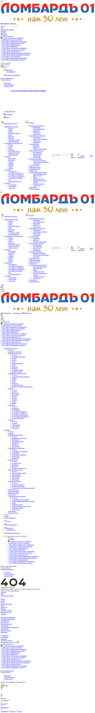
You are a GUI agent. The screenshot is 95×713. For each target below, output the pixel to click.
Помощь (3, 592)
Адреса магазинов (6, 640)
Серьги (3, 601)
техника (10, 433)
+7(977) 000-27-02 (13, 41)
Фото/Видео (4, 622)
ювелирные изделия (14, 352)
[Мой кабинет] (1, 288)
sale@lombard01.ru (8, 78)
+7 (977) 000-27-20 (11, 56)
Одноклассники (9, 85)
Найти (3, 686)
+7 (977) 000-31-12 (13, 50)
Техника (3, 614)
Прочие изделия (6, 612)
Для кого (14, 423)
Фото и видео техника (19, 473)
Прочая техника (6, 630)
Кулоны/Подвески (6, 604)
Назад (12, 350)
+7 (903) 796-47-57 (15, 55)
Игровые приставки (18, 484)
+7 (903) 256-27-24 (13, 43)
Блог (2, 594)
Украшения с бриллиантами (21, 376)
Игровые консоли (6, 624)
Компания (4, 632)
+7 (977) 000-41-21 (13, 60)
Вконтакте (7, 83)
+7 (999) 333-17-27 (11, 40)
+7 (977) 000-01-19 (16, 53)
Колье (2, 602)
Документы (4, 637)
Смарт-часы (4, 625)
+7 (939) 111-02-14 (11, 51)
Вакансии (4, 639)
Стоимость (15, 408)
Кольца (3, 599)
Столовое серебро (6, 610)
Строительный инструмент (20, 499)
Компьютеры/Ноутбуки (8, 617)
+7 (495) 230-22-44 (7, 36)
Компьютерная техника (19, 438)
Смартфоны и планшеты (19, 451)
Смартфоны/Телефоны (8, 619)
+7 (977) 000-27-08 (9, 46)
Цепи (2, 605)
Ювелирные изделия (18, 357)
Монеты (3, 609)
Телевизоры (4, 629)
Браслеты (4, 607)
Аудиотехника (16, 463)
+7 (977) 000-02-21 (14, 58)
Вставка (14, 391)
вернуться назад (6, 591)
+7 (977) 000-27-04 (11, 45)
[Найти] (2, 27)
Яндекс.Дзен (8, 86)
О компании (5, 635)
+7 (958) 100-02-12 (14, 48)
